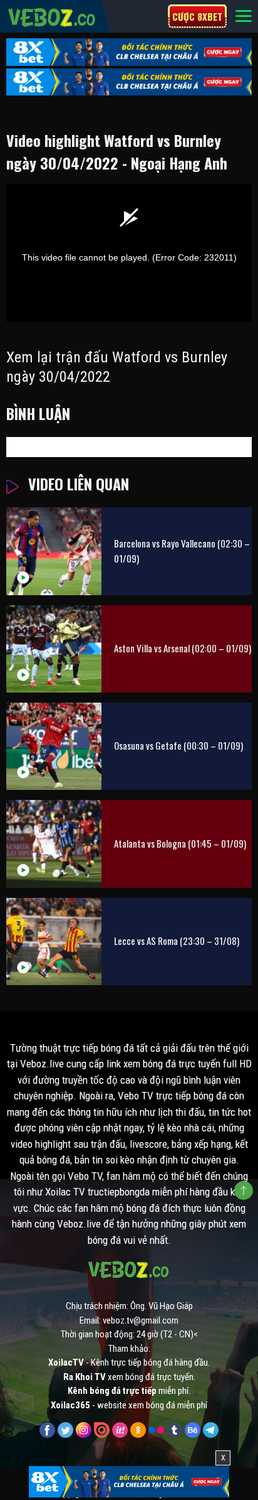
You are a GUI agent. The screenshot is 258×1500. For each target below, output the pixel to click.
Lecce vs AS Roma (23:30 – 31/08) (176, 940)
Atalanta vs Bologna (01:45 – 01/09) (180, 843)
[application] (129, 253)
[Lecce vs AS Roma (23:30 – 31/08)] (53, 941)
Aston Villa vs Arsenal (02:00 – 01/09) (182, 648)
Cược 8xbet (197, 16)
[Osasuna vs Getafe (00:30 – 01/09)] (53, 746)
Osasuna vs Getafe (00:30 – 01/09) (178, 745)
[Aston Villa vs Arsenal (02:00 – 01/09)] (53, 649)
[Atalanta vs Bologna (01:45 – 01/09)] (53, 843)
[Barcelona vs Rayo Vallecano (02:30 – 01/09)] (53, 551)
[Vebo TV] (52, 15)
